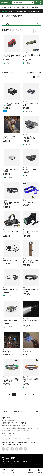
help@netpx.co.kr (12, 436)
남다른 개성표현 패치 (17, 2)
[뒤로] (3, 16)
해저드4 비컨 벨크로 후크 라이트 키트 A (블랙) (11, 56)
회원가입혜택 (34, 442)
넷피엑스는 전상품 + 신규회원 (20, 11)
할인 (39, 73)
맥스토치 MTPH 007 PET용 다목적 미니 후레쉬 (11, 137)
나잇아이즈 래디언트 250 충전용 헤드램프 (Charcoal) (11, 380)
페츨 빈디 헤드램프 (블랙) (10, 289)
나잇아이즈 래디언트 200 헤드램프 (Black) (30, 380)
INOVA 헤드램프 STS (9, 352)
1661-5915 (10, 458)
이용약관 (11, 442)
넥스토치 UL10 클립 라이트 (30, 169)
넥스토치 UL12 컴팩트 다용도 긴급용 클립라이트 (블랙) (31, 137)
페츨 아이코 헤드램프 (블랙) (11, 260)
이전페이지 (10, 394)
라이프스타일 (25, 7)
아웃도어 (16, 7)
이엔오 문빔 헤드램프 (28, 202)
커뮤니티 (26, 411)
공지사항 (16, 411)
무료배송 (31, 73)
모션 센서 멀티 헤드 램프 (10, 321)
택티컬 (10, 7)
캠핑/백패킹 (35, 7)
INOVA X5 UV (27, 352)
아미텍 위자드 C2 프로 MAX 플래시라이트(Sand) (30, 261)
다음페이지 (33, 394)
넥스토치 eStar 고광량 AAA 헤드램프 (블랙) (11, 203)
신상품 (4, 7)
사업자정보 (24, 423)
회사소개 (4, 442)
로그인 (5, 411)
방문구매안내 (7, 444)
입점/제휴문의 (17, 444)
